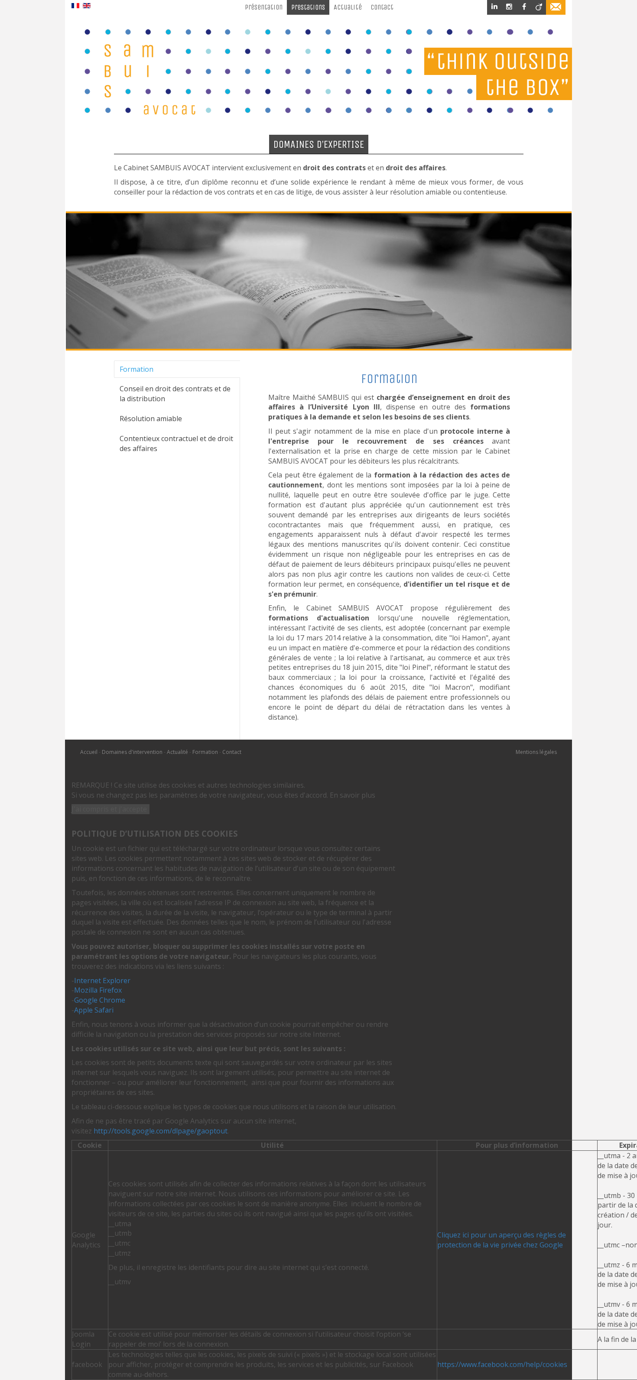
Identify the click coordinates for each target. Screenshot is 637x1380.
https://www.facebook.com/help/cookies (502, 1364)
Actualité (348, 7)
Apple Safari (94, 1010)
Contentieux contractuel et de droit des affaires (176, 443)
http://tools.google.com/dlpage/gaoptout (161, 1131)
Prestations (308, 7)
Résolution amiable (151, 418)
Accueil (89, 752)
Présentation (264, 7)
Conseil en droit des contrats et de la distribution (175, 393)
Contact (381, 7)
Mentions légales (536, 752)
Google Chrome (99, 1000)
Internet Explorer (102, 980)
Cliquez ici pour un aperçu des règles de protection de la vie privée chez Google (501, 1240)
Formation (136, 369)
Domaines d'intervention (132, 752)
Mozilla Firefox (98, 990)
